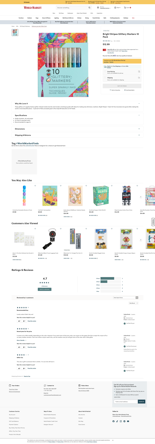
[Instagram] (121, 421)
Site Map (80, 421)
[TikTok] (117, 421)
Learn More (118, 2)
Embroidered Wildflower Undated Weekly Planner (74, 210)
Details (101, 2)
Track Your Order (13, 389)
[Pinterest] (124, 421)
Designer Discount (48, 424)
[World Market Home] (33, 7)
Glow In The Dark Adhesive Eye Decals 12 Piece (23, 253)
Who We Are (81, 414)
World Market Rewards (50, 414)
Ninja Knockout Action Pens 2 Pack (123, 210)
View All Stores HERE (83, 390)
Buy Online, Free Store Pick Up (17, 428)
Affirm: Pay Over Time (15, 431)
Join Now (70, 2)
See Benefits (110, 52)
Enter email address (122, 401)
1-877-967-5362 (48, 390)
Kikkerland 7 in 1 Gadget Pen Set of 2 (73, 253)
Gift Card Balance (14, 421)
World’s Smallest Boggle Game (97, 253)
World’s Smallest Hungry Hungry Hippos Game (125, 253)
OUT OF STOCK (122, 86)
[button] (21, 18)
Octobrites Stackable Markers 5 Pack (22, 210)
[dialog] (77, 441)
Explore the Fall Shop (118, 23)
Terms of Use (60, 441)
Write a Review (44, 289)
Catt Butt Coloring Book (44, 210)
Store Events (81, 424)
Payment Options (13, 424)
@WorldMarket (116, 416)
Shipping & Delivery (14, 418)
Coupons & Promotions (50, 418)
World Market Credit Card (50, 421)
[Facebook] (113, 421)
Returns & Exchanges (14, 391)
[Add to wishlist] (35, 185)
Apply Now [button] (124, 51)
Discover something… (63, 7)
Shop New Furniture (91, 23)
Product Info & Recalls (15, 434)
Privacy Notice (51, 441)
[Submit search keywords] (89, 7)
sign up (141, 401)
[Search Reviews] (137, 297)
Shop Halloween (64, 23)
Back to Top (27, 376)
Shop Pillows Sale (37, 23)
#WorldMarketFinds (126, 416)
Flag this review (32, 321)
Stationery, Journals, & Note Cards (39, 26)
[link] (127, 8)
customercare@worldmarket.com (52, 395)
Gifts (17, 26)
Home (13, 26)
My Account (12, 414)
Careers (80, 418)
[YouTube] (128, 421)
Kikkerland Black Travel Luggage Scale (48, 253)
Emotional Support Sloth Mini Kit (97, 210)
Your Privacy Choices (92, 441)
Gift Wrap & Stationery (25, 26)
